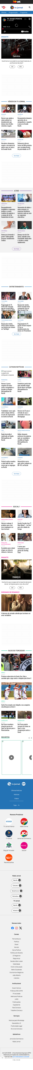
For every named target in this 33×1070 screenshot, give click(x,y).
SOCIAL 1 (16, 506)
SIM (12, 66)
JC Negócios (16, 956)
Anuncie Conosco (16, 1029)
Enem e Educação (16, 967)
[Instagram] (16, 928)
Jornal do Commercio (16, 1039)
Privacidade (16, 994)
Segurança (16, 958)
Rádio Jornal (16, 1042)
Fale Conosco (16, 1008)
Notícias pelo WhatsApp (16, 1020)
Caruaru (17, 885)
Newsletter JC (16, 1023)
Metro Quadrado (16, 970)
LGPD (16, 999)
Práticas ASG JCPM (16, 991)
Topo (15, 805)
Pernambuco (16, 939)
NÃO (20, 66)
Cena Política (16, 950)
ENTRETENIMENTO (16, 287)
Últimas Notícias (16, 790)
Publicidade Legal (16, 1026)
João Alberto (17, 975)
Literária (16, 978)
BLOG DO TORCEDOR (16, 650)
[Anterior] (29, 738)
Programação (13, 12)
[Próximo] (31, 738)
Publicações (17, 1002)
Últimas (3, 12)
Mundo (16, 947)
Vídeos (16, 798)
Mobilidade (16, 964)
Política (16, 942)
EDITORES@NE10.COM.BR (20, 1057)
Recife (16, 880)
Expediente (16, 1005)
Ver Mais (16, 156)
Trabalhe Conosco (16, 1010)
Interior (16, 910)
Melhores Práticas (16, 996)
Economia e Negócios (16, 972)
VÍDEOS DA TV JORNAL (16, 101)
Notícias (16, 794)
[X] (20, 928)
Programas (23, 12)
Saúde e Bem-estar (16, 961)
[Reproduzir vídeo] (11, 757)
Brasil (16, 944)
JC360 (16, 191)
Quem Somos (16, 988)
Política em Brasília (16, 953)
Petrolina (16, 896)
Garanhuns (16, 891)
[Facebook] (12, 928)
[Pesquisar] (29, 7)
